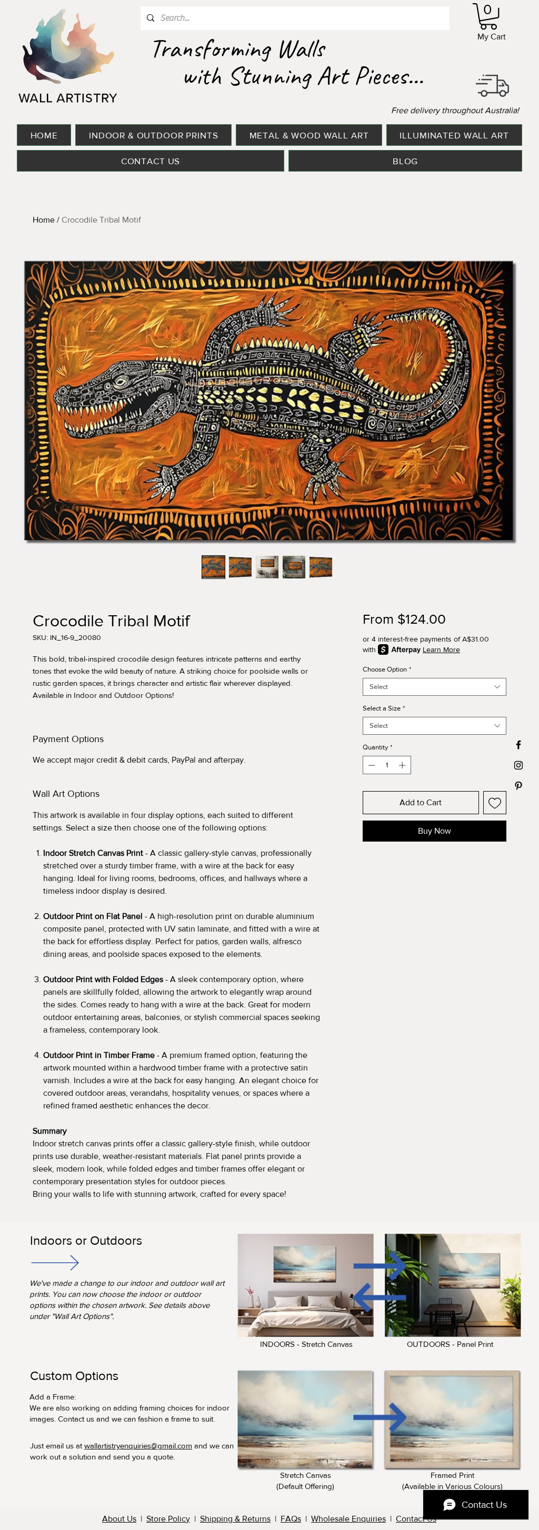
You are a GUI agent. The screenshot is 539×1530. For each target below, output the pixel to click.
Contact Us (416, 1518)
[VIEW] (54, 1262)
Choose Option (387, 669)
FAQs (291, 1518)
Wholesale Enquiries (348, 1518)
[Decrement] (370, 765)
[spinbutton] (386, 765)
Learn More (441, 649)
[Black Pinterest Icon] (518, 786)
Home (44, 219)
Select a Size (384, 708)
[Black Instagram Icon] (518, 765)
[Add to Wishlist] (494, 802)
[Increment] (403, 765)
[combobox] (434, 687)
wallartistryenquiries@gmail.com (138, 1445)
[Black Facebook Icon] (518, 745)
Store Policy (168, 1518)
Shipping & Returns (235, 1518)
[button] (488, 16)
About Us (119, 1518)
